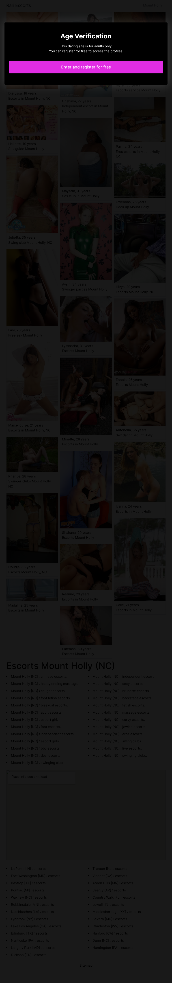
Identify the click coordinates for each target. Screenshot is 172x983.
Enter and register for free (86, 67)
